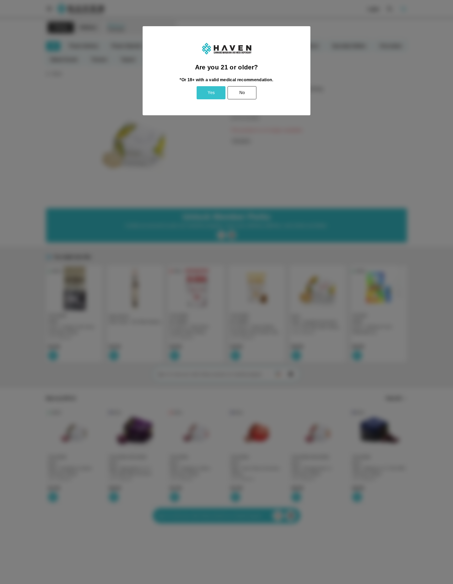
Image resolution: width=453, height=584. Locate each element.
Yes (211, 92)
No (242, 92)
